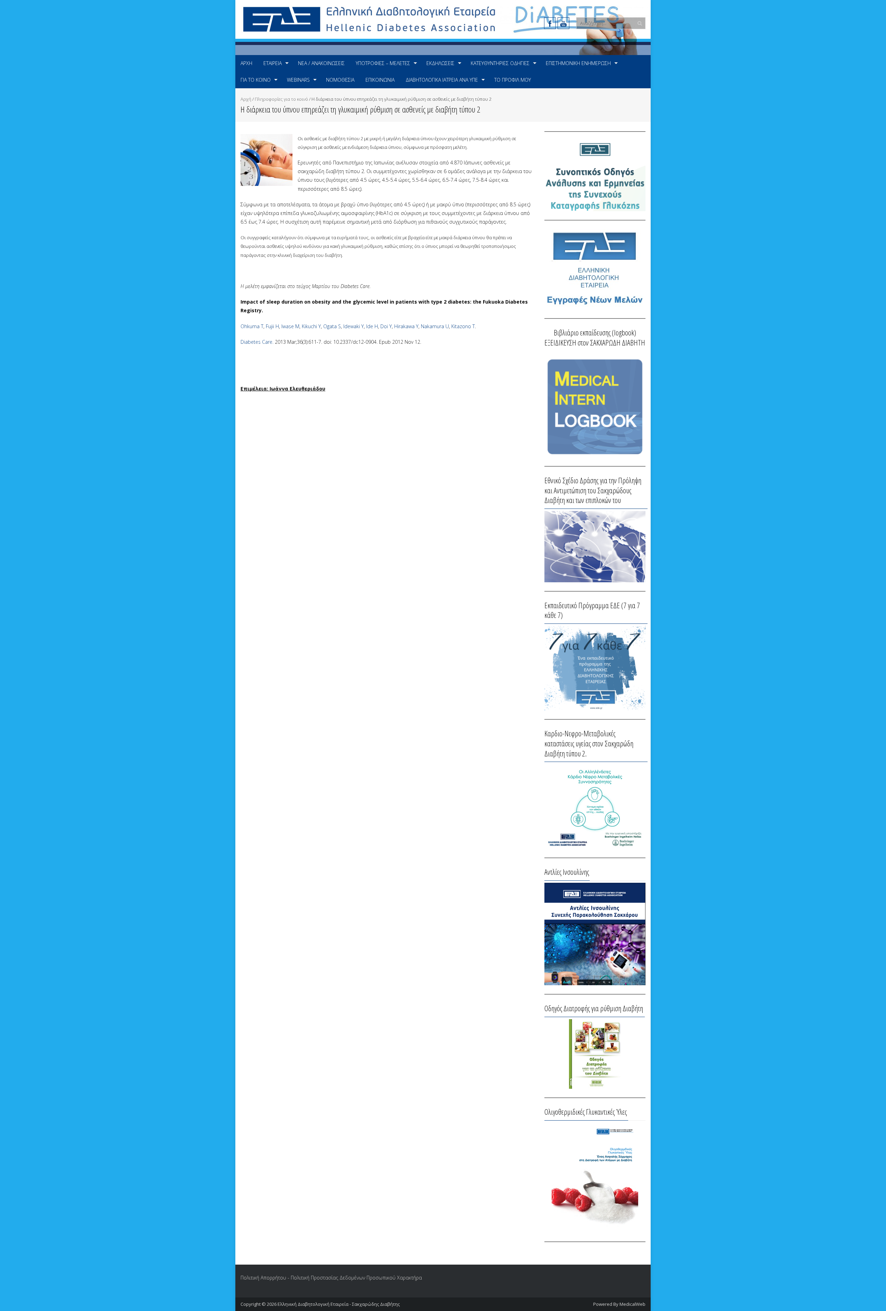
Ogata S (332, 326)
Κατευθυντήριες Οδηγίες (500, 63)
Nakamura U (435, 326)
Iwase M (290, 326)
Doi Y (386, 326)
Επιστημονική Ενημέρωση (578, 63)
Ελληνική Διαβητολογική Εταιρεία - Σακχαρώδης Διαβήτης (339, 1304)
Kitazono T (463, 326)
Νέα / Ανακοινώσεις (321, 63)
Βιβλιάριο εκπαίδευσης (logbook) (595, 332)
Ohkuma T (252, 326)
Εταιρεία (272, 63)
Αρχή (246, 63)
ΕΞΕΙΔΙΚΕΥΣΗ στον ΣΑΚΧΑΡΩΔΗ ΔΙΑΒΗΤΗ (594, 342)
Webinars (298, 80)
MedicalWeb (632, 1304)
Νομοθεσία (340, 80)
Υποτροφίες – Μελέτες (383, 63)
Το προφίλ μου (512, 80)
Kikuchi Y (311, 326)
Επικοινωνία (380, 80)
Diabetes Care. (257, 342)
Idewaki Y (353, 326)
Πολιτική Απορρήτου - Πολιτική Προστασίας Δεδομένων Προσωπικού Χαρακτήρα (331, 1277)
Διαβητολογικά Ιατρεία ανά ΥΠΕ (442, 80)
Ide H (372, 326)
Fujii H (272, 326)
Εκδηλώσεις (440, 63)
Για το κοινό (256, 80)
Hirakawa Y (406, 326)
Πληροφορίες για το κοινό (281, 99)
